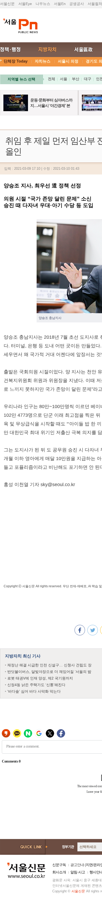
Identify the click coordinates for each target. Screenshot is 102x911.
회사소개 (59, 872)
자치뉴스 (42, 61)
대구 (87, 79)
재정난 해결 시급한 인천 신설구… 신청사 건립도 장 (49, 665)
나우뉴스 (43, 4)
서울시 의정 (68, 61)
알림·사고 (77, 872)
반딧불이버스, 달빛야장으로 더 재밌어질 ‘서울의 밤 (49, 672)
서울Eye (25, 4)
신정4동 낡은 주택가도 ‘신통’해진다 (36, 685)
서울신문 (7, 4)
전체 (51, 79)
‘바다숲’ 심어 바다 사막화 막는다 (34, 691)
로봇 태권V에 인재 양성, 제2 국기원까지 (40, 678)
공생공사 (76, 4)
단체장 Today (15, 61)
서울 (63, 79)
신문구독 (59, 865)
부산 (75, 79)
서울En (60, 4)
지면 (89, 865)
